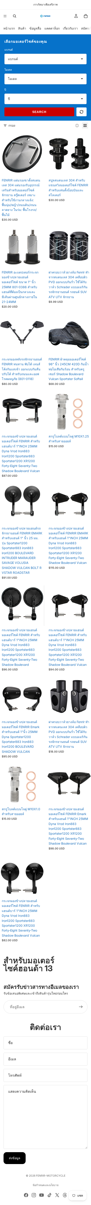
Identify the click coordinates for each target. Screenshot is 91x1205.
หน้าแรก (9, 28)
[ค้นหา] (14, 16)
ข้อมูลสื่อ (35, 28)
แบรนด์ (8, 49)
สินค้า (22, 28)
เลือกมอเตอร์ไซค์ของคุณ (25, 41)
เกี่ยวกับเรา (70, 28)
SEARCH (39, 112)
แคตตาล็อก (52, 28)
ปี (5, 89)
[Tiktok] (49, 1195)
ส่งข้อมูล (14, 1158)
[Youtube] (41, 1195)
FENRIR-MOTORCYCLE (50, 1175)
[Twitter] (57, 1195)
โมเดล (8, 69)
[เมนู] (5, 16)
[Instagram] (33, 1195)
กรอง (11, 125)
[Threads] (65, 1195)
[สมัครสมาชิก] (80, 1006)
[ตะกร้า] (86, 16)
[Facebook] (26, 1195)
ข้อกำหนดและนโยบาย (46, 1185)
